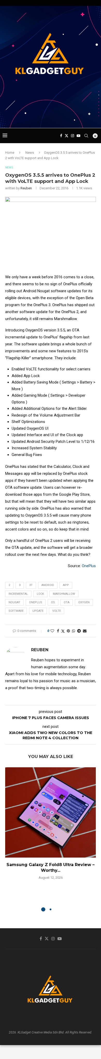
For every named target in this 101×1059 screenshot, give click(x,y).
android (47, 585)
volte (56, 611)
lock (40, 594)
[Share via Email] (84, 631)
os (53, 602)
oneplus (35, 602)
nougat (14, 602)
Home (9, 152)
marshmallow (64, 594)
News (29, 152)
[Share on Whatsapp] (73, 631)
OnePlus (89, 566)
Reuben (26, 188)
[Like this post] (52, 631)
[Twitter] (66, 135)
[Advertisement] (52, 118)
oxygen (84, 602)
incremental (18, 594)
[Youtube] (78, 135)
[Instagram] (72, 135)
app (66, 585)
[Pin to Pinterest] (68, 631)
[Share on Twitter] (63, 631)
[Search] (86, 135)
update (38, 611)
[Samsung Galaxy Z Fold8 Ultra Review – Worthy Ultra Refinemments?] (50, 812)
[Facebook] (61, 135)
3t (31, 585)
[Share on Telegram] (79, 631)
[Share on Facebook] (58, 631)
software (16, 611)
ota (66, 602)
